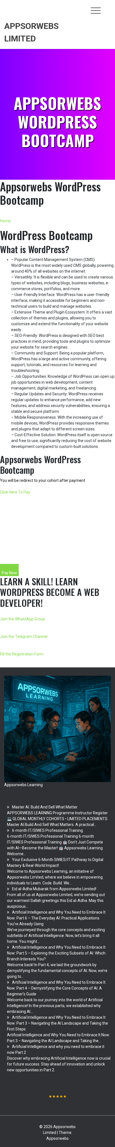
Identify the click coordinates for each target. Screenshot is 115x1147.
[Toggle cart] (107, 7)
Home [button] (5, 221)
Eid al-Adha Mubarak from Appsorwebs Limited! (54, 889)
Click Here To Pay (15, 492)
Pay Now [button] (9, 573)
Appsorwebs (57, 1138)
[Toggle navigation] (95, 10)
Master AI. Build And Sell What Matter (45, 807)
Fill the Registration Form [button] (22, 654)
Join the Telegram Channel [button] (23, 636)
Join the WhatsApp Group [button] (22, 619)
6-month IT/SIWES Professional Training (47, 830)
